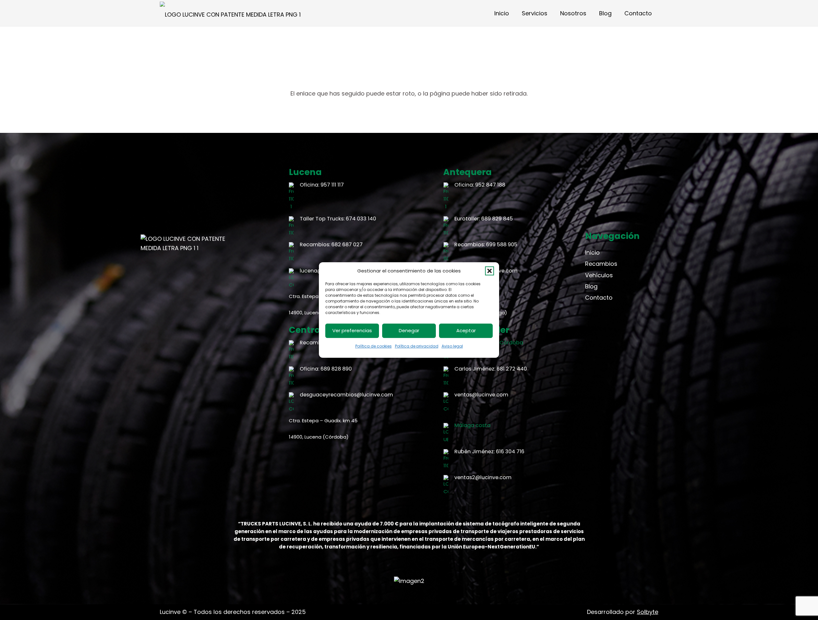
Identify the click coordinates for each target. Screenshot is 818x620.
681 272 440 (512, 368)
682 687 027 (347, 244)
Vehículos (599, 275)
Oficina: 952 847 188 (479, 184)
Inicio (592, 252)
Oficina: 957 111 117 (322, 184)
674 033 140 (361, 218)
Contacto (599, 298)
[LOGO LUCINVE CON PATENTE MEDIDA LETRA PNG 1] (230, 13)
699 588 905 (501, 244)
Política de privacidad (416, 346)
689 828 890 (336, 368)
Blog (591, 286)
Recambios (601, 264)
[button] (489, 271)
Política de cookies (373, 346)
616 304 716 (510, 451)
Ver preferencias (352, 330)
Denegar (409, 330)
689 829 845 (497, 218)
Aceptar (466, 330)
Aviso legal (452, 346)
